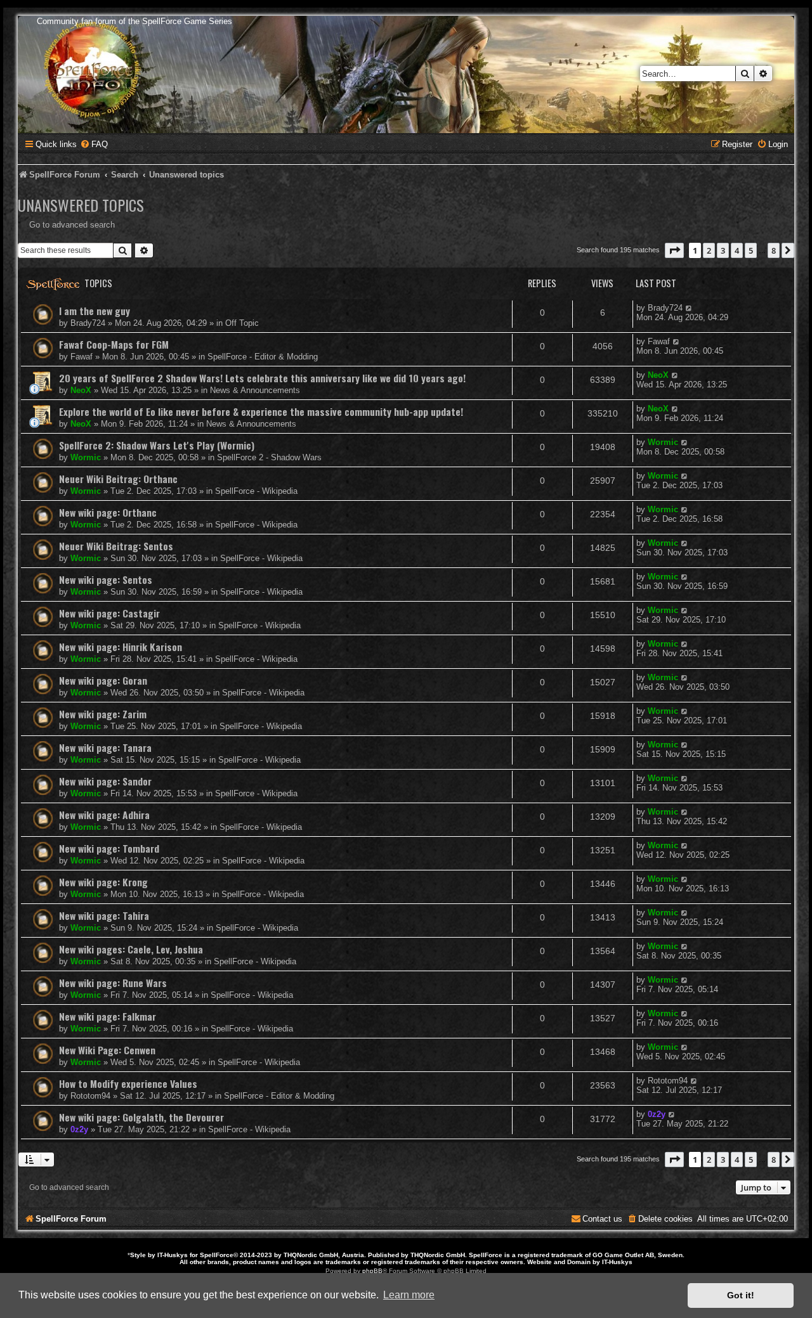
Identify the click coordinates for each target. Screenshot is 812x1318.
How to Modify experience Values (128, 1083)
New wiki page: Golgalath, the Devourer (141, 1117)
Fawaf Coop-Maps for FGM (114, 344)
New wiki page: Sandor (105, 781)
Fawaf (81, 356)
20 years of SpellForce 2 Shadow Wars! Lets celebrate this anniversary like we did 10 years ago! (262, 377)
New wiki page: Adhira (104, 814)
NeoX (80, 390)
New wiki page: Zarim (103, 713)
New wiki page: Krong (103, 881)
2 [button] (709, 250)
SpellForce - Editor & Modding (262, 356)
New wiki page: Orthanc (108, 512)
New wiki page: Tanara (105, 747)
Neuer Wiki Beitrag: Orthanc (118, 478)
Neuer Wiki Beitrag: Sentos (116, 545)
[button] (674, 250)
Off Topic (242, 323)
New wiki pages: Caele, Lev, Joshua (131, 949)
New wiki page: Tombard (109, 848)
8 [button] (773, 250)
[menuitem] (94, 144)
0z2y (79, 1129)
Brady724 (87, 323)
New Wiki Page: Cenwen (107, 1049)
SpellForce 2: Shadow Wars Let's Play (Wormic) (156, 445)
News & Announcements (255, 390)
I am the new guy (94, 310)
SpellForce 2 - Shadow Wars (269, 457)
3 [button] (723, 250)
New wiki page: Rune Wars (113, 982)
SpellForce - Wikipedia (256, 491)
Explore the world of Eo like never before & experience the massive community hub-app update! (261, 411)
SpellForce (216, 1254)
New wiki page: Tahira (104, 915)
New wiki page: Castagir (109, 613)
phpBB (372, 1270)
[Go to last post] (689, 308)
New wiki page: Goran (103, 680)
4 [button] (737, 250)
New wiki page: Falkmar (107, 1016)
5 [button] (751, 250)
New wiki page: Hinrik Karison (120, 646)
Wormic (85, 457)
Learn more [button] (409, 1294)
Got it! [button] (740, 1295)
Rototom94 (90, 1096)
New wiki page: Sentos (105, 579)
